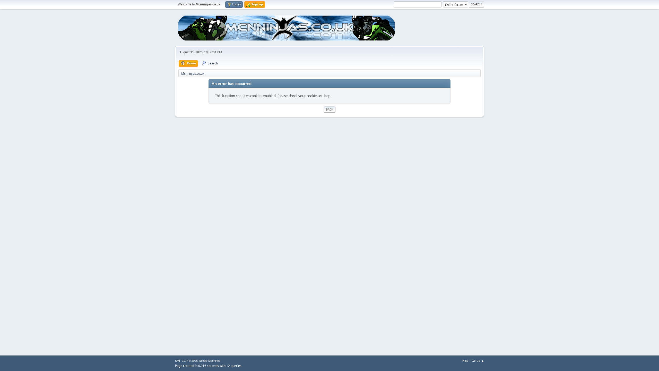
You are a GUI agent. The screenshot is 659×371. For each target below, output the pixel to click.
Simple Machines (209, 360)
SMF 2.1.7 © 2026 (186, 360)
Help (465, 360)
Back (329, 109)
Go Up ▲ (478, 360)
